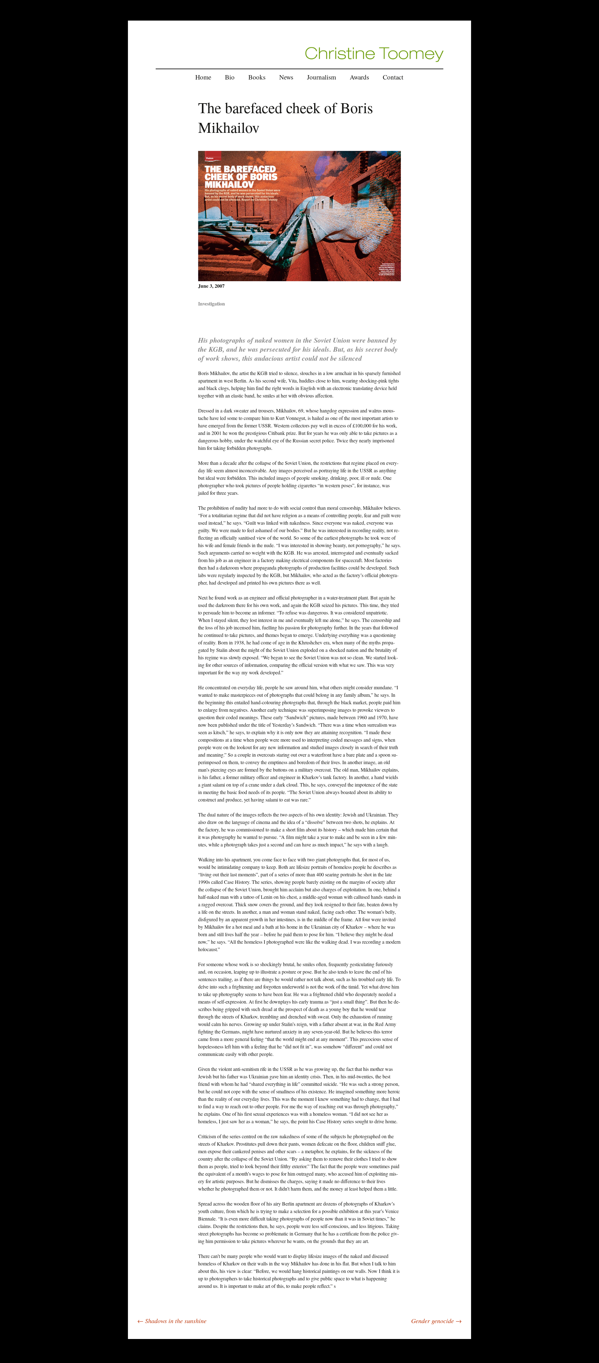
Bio (230, 77)
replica (145, 1335)
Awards (359, 77)
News (286, 77)
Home (203, 77)
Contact (393, 77)
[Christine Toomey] (374, 54)
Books (256, 77)
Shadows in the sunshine (172, 1321)
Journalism (321, 77)
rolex (133, 1335)
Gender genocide (436, 1321)
